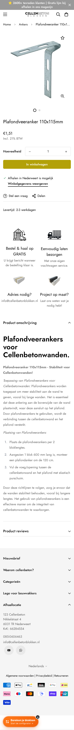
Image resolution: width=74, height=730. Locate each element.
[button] (66, 14)
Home (7, 24)
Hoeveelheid (12, 151)
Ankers (23, 24)
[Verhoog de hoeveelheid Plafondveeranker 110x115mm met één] (66, 151)
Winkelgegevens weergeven (28, 183)
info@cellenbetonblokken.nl (21, 642)
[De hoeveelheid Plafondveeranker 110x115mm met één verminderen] (29, 151)
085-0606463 (12, 636)
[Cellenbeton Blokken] (37, 14)
